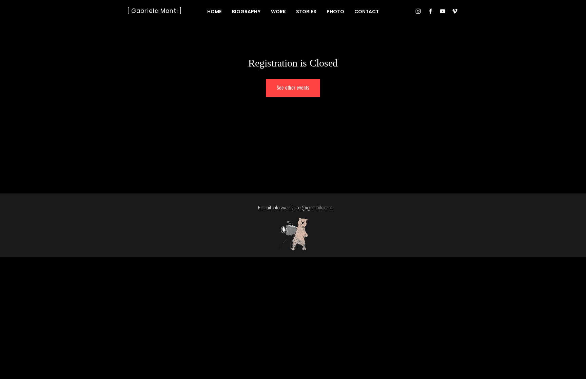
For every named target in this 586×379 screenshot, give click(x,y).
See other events (293, 87)
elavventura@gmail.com (303, 207)
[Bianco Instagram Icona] (418, 11)
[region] (294, 235)
